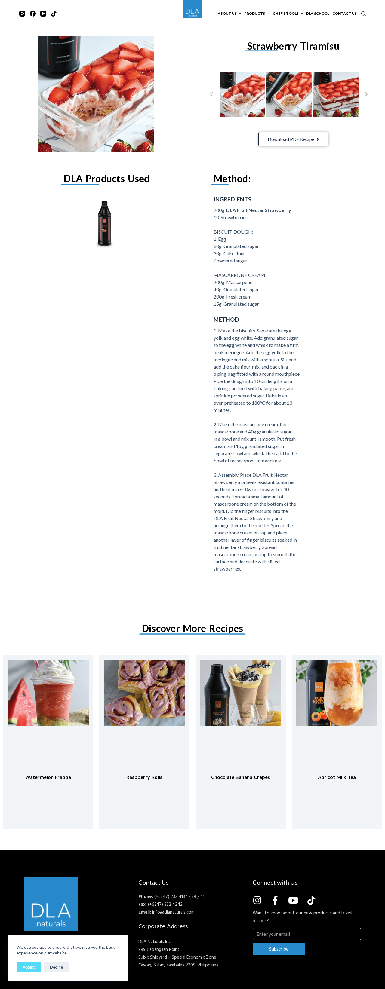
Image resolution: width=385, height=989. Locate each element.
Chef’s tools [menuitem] (286, 13)
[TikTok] (54, 14)
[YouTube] (43, 14)
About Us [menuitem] (227, 13)
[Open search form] (363, 13)
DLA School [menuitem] (317, 13)
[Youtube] (293, 900)
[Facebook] (33, 14)
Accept (29, 967)
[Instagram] (22, 14)
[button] (211, 94)
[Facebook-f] (275, 900)
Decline (56, 967)
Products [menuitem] (254, 13)
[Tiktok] (311, 900)
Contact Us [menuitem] (344, 13)
